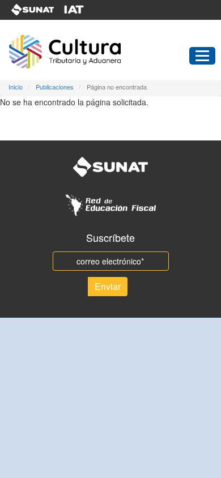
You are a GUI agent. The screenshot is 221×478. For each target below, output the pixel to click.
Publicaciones (55, 86)
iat (81, 9)
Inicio (15, 86)
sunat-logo (32, 9)
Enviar (108, 286)
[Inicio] (86, 52)
